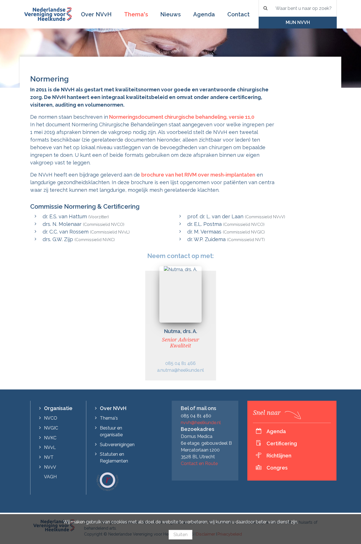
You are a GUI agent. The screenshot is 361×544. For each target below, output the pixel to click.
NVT (49, 457)
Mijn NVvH (298, 22)
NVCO (50, 418)
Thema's (136, 14)
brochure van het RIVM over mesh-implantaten (198, 175)
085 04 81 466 (180, 363)
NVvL (50, 447)
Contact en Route (199, 463)
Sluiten (180, 534)
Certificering (282, 443)
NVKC (50, 438)
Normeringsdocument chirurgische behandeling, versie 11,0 (181, 117)
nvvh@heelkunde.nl (201, 422)
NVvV (50, 467)
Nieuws (170, 14)
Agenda (204, 14)
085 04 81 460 (196, 416)
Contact (238, 14)
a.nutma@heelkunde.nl (180, 370)
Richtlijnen (279, 456)
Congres (277, 468)
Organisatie (58, 408)
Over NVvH (96, 14)
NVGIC (51, 428)
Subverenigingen (117, 444)
